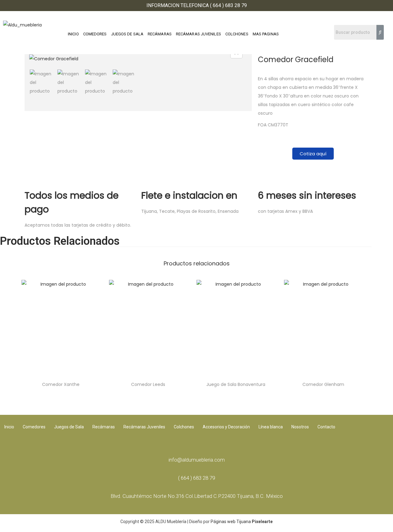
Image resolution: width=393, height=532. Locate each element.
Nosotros (300, 426)
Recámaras (103, 426)
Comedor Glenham (323, 384)
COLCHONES (236, 34)
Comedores (34, 426)
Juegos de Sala (69, 426)
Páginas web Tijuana (231, 521)
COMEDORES (95, 34)
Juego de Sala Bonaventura (235, 384)
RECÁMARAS (160, 34)
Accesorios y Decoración (226, 426)
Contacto (326, 426)
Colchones (184, 426)
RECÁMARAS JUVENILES (198, 34)
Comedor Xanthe (61, 384)
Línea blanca (271, 426)
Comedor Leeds (148, 384)
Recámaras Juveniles (144, 426)
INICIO (73, 34)
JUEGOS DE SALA (127, 34)
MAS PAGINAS (266, 34)
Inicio (9, 426)
